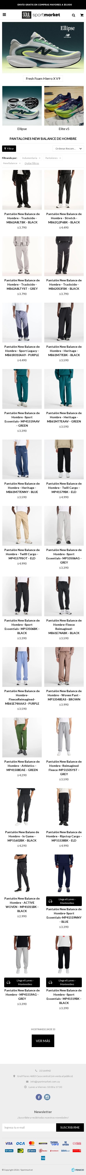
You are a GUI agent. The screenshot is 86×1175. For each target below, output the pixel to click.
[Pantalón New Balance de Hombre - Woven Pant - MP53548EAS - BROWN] (64, 667)
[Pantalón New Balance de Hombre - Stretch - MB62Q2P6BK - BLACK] (64, 190)
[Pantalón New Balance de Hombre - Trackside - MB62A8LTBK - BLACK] (22, 190)
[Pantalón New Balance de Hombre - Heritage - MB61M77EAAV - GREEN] (64, 389)
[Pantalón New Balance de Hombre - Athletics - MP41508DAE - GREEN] (22, 737)
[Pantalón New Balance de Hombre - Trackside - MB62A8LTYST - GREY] (22, 256)
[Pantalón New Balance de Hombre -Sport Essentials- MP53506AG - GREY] (64, 526)
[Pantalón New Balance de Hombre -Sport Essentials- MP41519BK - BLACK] (64, 956)
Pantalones (52, 158)
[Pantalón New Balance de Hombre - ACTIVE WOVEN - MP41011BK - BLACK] (22, 874)
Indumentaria (29, 158)
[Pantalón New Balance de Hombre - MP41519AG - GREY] (22, 956)
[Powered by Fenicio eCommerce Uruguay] (77, 1170)
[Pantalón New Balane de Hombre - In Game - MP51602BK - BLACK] (22, 808)
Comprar (30, 204)
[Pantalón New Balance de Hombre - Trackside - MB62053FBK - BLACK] (64, 256)
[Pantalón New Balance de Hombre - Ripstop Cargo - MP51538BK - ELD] (64, 808)
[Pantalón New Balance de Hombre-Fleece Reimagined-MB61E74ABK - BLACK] (64, 596)
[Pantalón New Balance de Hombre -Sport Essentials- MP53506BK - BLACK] (22, 596)
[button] (73, 14)
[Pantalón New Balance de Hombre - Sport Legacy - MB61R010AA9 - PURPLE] (22, 322)
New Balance (10, 163)
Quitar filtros (32, 163)
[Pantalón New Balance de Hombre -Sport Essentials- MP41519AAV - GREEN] (22, 389)
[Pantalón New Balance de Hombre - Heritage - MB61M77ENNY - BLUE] (22, 459)
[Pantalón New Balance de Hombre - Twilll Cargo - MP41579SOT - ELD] (22, 526)
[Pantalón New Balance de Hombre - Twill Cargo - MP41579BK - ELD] (64, 459)
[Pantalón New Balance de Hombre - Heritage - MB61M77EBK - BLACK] (64, 322)
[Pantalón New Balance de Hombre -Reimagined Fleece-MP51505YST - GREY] (64, 737)
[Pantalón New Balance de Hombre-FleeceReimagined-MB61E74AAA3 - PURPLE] (22, 667)
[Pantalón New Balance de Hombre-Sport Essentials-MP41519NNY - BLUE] (64, 874)
